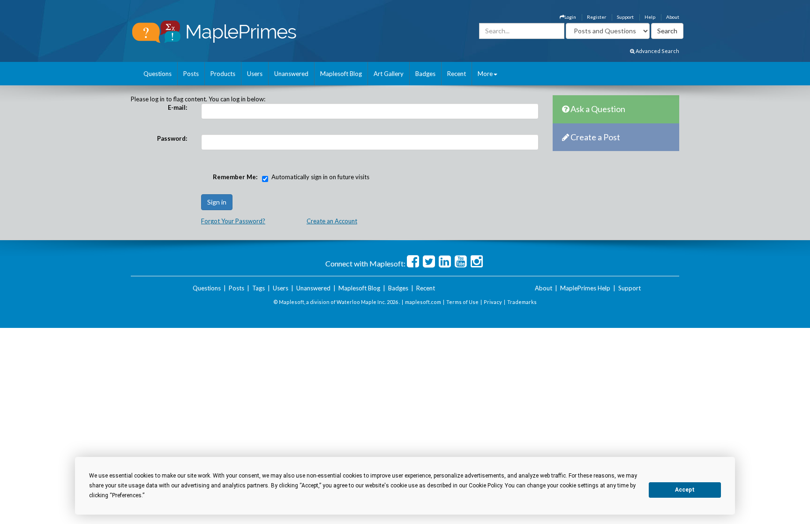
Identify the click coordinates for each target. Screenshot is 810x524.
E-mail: (177, 107)
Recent (456, 73)
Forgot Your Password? (233, 221)
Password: (172, 138)
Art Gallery (389, 73)
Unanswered (291, 73)
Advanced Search (657, 51)
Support (625, 17)
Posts (191, 73)
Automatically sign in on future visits (320, 177)
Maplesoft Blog (341, 73)
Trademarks (522, 302)
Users (254, 73)
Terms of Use (462, 302)
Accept (685, 489)
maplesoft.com (423, 302)
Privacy (493, 302)
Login (570, 17)
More (485, 73)
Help (650, 17)
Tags (258, 288)
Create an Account (332, 221)
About (672, 17)
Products (222, 73)
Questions (157, 73)
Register (596, 17)
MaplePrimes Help (585, 288)
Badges (425, 73)
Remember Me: (235, 177)
